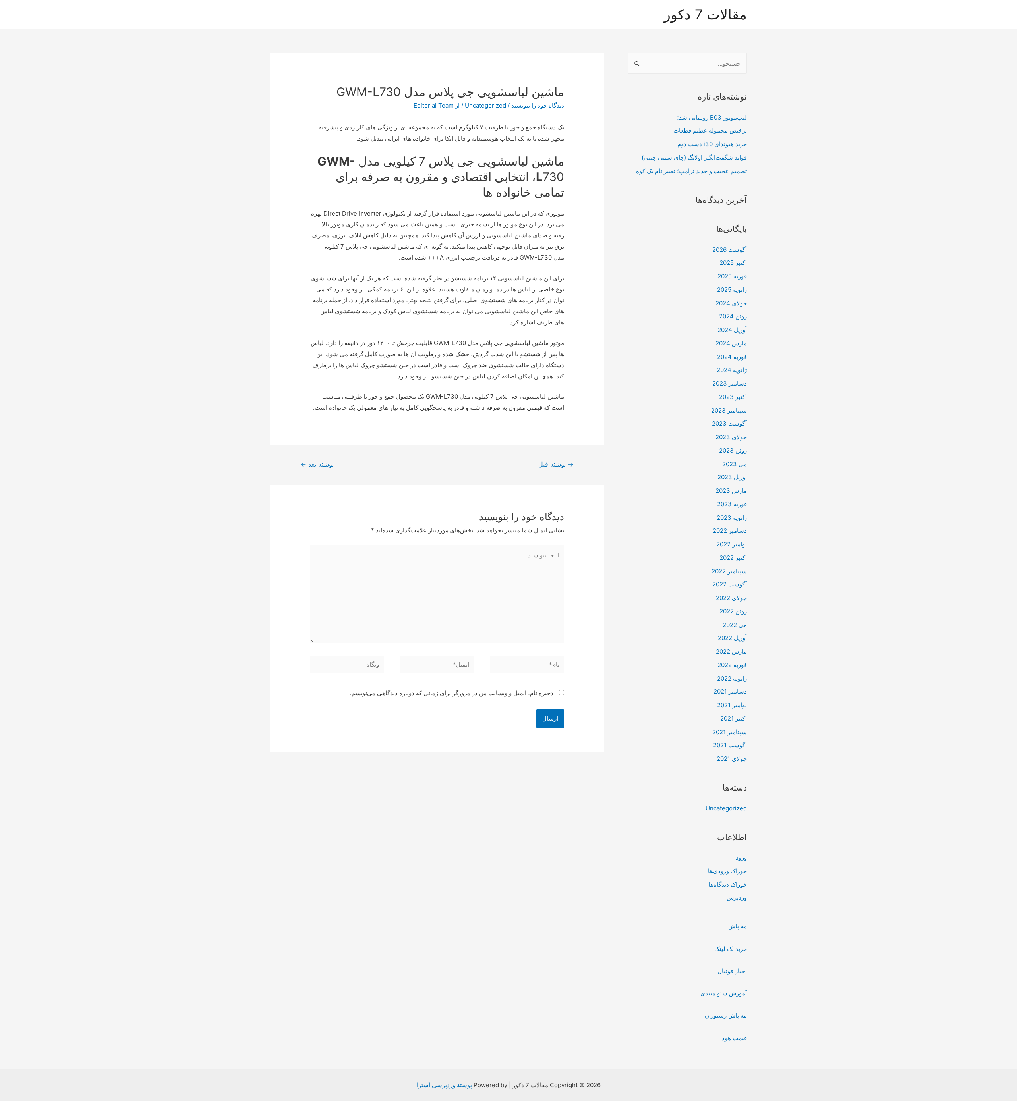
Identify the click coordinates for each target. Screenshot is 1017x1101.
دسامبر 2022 (730, 530)
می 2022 (735, 625)
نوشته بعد (317, 464)
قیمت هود (734, 1038)
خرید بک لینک (730, 949)
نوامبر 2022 (731, 544)
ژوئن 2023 (733, 450)
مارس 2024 (731, 343)
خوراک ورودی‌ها (727, 871)
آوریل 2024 (732, 330)
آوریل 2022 (732, 638)
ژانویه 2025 (732, 289)
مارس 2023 (731, 490)
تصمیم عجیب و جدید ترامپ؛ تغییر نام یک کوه (691, 171)
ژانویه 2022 (732, 678)
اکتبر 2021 (733, 718)
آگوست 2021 (730, 745)
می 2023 (734, 464)
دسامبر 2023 (729, 383)
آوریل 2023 (732, 477)
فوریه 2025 (732, 276)
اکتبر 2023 (733, 397)
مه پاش (737, 926)
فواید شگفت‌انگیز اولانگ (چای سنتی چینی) (694, 157)
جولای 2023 (731, 437)
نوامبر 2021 (732, 705)
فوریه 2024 (732, 357)
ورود (741, 857)
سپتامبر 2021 (729, 732)
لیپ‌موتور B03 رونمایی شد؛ (712, 117)
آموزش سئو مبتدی (723, 993)
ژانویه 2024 (732, 370)
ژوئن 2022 (733, 611)
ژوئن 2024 (733, 316)
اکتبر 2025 (733, 262)
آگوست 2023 (729, 423)
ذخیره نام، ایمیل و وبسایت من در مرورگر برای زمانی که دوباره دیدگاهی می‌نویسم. (451, 693)
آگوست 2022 (729, 584)
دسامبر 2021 (730, 691)
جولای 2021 (732, 758)
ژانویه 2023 (732, 517)
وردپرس (737, 897)
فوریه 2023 (732, 504)
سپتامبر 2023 (729, 410)
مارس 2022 (731, 651)
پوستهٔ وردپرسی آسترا (444, 1085)
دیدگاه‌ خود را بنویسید (537, 105)
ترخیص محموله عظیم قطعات (710, 130)
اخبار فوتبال (732, 971)
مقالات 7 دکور (705, 14)
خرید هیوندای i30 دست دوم (712, 144)
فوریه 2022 (732, 665)
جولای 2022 (731, 598)
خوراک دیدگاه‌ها (727, 884)
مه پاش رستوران (726, 1015)
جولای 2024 (731, 303)
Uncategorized (726, 808)
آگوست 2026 (729, 249)
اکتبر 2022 (733, 557)
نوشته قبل (556, 464)
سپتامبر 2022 (729, 571)
